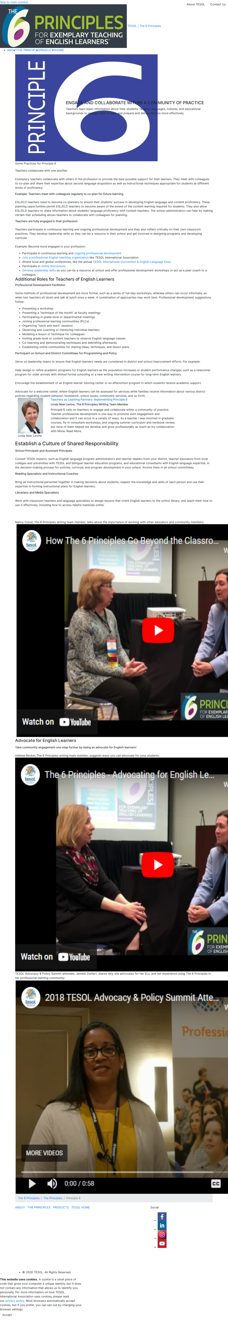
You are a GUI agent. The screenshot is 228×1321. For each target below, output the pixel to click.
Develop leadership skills (39, 270)
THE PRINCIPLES (28, 50)
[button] (114, 631)
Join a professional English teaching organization (55, 257)
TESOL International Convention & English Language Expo (132, 262)
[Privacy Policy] (4, 1300)
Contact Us (218, 4)
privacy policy (14, 1300)
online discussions (53, 266)
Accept (7, 1315)
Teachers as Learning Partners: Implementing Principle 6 (89, 399)
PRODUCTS (47, 50)
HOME (59, 50)
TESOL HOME (80, 1207)
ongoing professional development (97, 253)
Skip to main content (14, 2)
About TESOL (196, 4)
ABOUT (12, 50)
